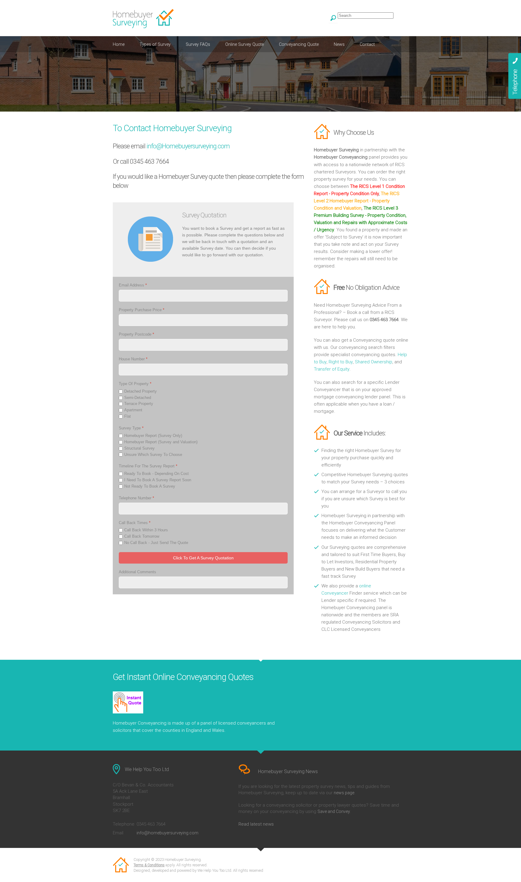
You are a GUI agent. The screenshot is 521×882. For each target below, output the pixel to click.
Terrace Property (138, 404)
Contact (367, 44)
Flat (127, 416)
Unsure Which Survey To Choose (153, 454)
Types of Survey (155, 44)
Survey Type (131, 428)
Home (119, 44)
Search (333, 18)
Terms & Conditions (149, 865)
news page (344, 792)
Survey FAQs (198, 44)
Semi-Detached (137, 397)
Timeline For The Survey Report (148, 466)
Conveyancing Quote (299, 44)
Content (514, 76)
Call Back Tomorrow (141, 536)
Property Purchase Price (141, 310)
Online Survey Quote (244, 44)
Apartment (133, 410)
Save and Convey (333, 811)
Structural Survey (139, 448)
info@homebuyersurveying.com (167, 832)
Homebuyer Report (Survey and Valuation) (160, 442)
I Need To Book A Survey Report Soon (157, 480)
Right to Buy (341, 362)
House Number (133, 359)
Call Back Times (134, 522)
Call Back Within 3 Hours (146, 530)
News (339, 44)
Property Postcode (136, 334)
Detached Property (140, 391)
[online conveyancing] (198, 702)
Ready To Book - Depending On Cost (156, 474)
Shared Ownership (373, 362)
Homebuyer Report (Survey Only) (153, 435)
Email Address (133, 285)
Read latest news (256, 824)
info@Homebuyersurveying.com (188, 146)
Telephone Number (136, 498)
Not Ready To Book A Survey (149, 486)
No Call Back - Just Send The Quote (156, 542)
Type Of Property (135, 383)
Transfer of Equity (331, 369)
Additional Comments (137, 572)
